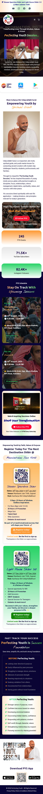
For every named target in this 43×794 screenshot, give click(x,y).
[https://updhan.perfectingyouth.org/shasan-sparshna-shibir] (21, 476)
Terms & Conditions (21, 791)
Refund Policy (32, 791)
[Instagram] (19, 8)
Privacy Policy (11, 791)
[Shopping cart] (39, 20)
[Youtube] (13, 8)
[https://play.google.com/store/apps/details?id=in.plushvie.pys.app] (12, 85)
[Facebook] (24, 8)
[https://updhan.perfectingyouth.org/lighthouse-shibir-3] (21, 558)
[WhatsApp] (29, 8)
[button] (34, 20)
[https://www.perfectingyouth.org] (8, 19)
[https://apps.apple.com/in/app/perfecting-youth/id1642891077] (8, 777)
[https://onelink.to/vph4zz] (21, 777)
